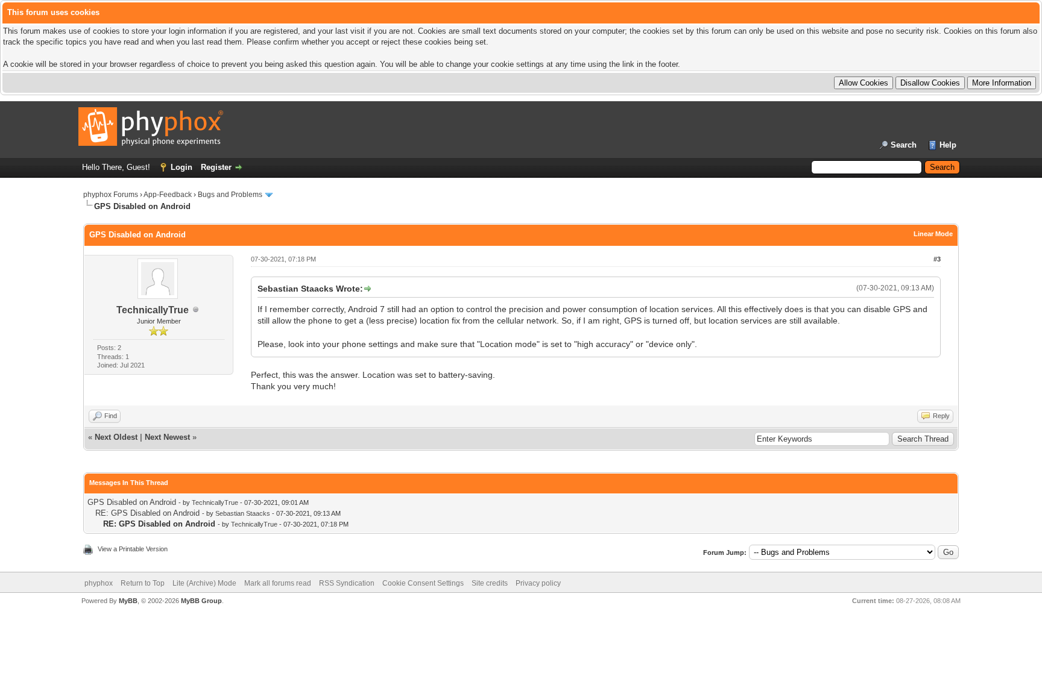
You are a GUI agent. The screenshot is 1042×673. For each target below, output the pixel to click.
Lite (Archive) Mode (204, 583)
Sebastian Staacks (242, 513)
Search (904, 144)
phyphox (98, 583)
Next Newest (167, 437)
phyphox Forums (110, 194)
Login (181, 167)
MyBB (128, 600)
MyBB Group (201, 600)
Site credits (490, 583)
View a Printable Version (133, 548)
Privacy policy (538, 583)
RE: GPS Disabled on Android (147, 513)
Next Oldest (116, 437)
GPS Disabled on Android (131, 502)
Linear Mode (933, 233)
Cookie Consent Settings (423, 583)
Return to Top (143, 583)
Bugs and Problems (230, 194)
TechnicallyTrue (152, 310)
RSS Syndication (346, 583)
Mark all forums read (277, 583)
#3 (937, 259)
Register (216, 167)
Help (947, 144)
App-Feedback (168, 194)
